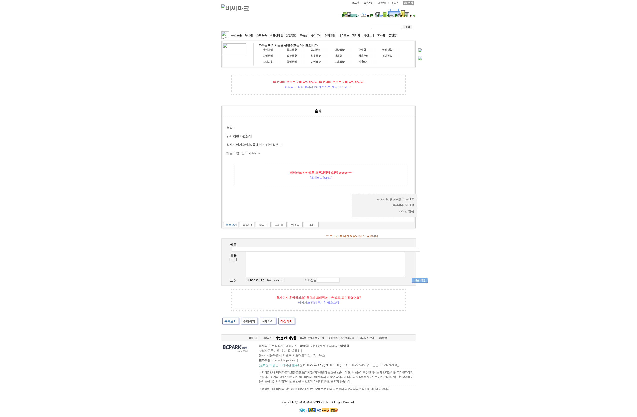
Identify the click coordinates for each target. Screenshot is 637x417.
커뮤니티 (233, 26)
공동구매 (296, 26)
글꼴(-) (263, 224)
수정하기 (249, 321)
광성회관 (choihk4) (402, 199)
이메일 (295, 224)
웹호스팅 (275, 26)
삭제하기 (268, 321)
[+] (231, 259)
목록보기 (231, 224)
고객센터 (317, 26)
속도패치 (254, 26)
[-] (235, 259)
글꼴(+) (247, 224)
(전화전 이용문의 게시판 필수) (279, 365)
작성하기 (286, 321)
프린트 (279, 224)
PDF (311, 224)
